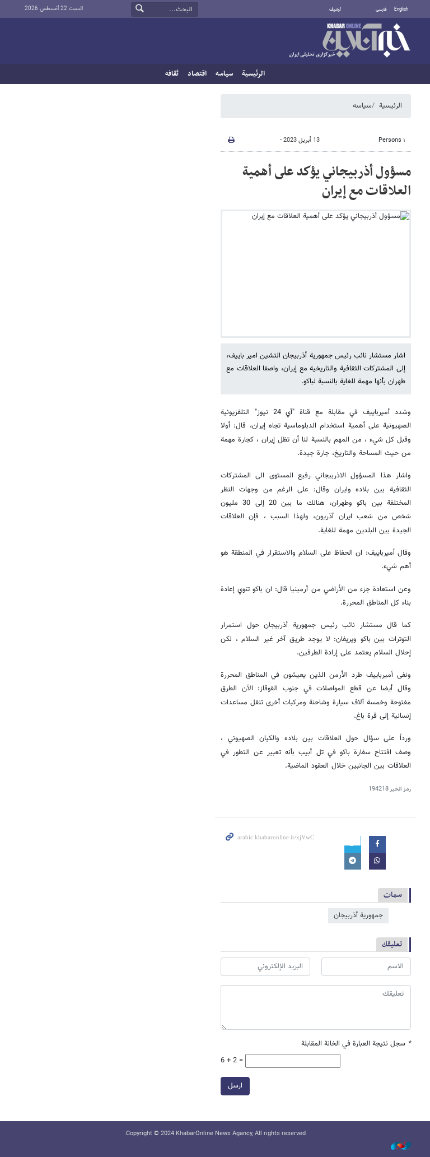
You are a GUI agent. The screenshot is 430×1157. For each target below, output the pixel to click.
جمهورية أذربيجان (358, 915)
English (401, 9)
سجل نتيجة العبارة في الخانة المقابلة (356, 1044)
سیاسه (224, 74)
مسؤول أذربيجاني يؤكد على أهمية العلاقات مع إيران (326, 181)
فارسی (381, 9)
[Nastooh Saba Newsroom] (395, 1146)
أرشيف (335, 9)
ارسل (235, 1085)
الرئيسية (253, 74)
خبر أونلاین (349, 41)
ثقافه (172, 74)
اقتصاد (197, 74)
